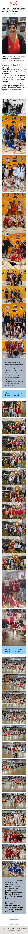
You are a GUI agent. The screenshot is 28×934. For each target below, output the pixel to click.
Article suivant (14, 924)
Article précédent (14, 920)
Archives (4, 14)
